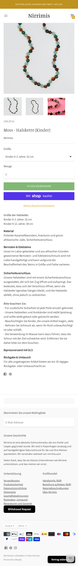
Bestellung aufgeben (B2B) (57, 484)
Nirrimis (36, 555)
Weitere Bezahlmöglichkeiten (39, 205)
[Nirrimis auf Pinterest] (10, 547)
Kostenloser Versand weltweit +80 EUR (39, 4)
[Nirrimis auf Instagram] (15, 547)
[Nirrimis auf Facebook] (6, 547)
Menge (8, 166)
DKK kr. (21, 525)
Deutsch (8, 525)
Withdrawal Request (19, 509)
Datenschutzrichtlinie (15, 488)
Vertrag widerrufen (61, 559)
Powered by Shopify (13, 559)
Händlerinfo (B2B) (52, 480)
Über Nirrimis (50, 492)
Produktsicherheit (13, 484)
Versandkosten (12, 480)
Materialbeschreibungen (56, 488)
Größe (7, 149)
